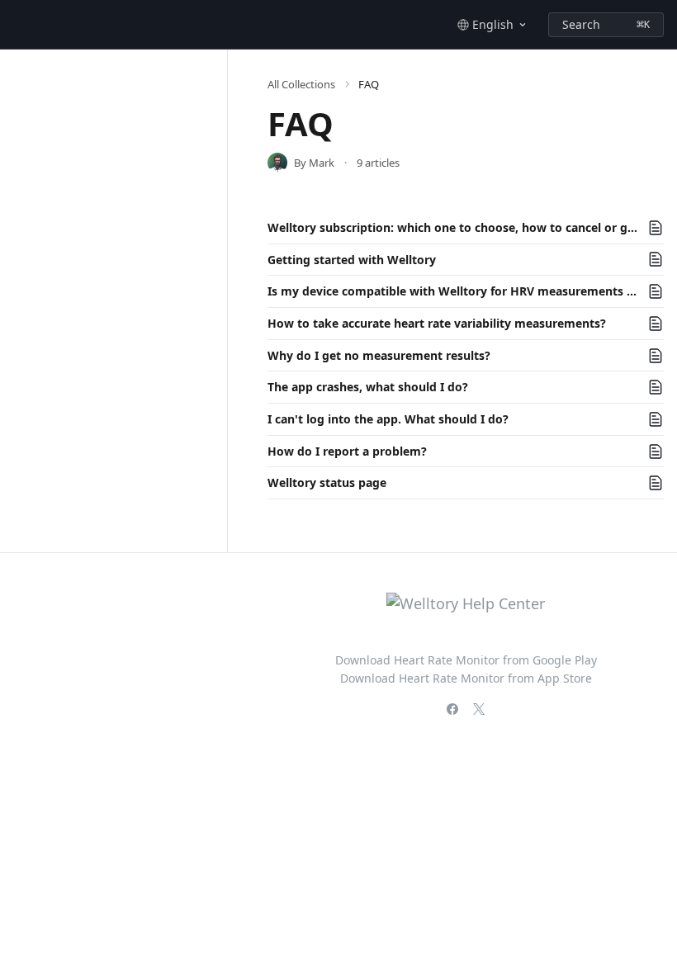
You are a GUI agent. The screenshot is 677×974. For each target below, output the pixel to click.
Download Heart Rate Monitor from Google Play (466, 660)
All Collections (301, 84)
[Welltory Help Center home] (16, 25)
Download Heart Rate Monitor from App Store (466, 678)
